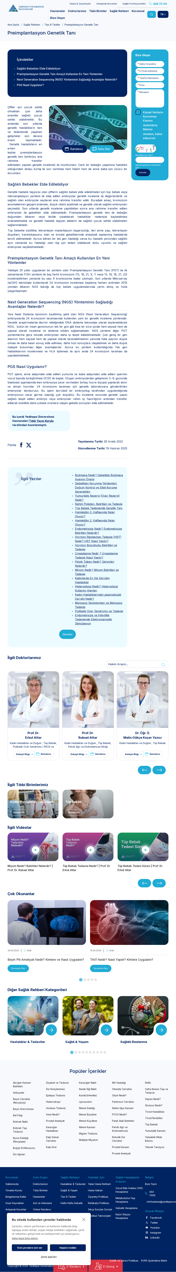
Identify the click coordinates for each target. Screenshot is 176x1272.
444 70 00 (160, 3)
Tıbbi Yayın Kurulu (41, 421)
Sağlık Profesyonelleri (134, 3)
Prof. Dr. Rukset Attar (87, 735)
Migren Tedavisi (88, 1133)
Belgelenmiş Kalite (16, 1196)
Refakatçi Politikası (98, 1203)
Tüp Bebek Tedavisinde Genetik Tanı (98, 508)
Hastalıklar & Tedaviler (73, 1184)
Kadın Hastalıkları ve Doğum (26, 743)
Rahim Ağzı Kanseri (123, 1108)
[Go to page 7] (94, 1052)
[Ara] (151, 14)
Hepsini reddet (67, 1247)
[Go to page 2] (85, 979)
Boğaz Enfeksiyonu (24, 1147)
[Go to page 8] (97, 1052)
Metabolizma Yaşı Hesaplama (125, 1200)
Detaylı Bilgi (23, 754)
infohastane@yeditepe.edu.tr (152, 1201)
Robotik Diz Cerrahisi (118, 1139)
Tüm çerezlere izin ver (29, 1247)
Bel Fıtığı (18, 1115)
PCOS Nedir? (119, 1114)
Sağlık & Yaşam (69, 1190)
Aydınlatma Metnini (150, 127)
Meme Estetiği (87, 1108)
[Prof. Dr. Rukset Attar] (88, 699)
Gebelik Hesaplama (127, 1208)
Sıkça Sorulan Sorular (100, 1209)
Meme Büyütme (88, 1114)
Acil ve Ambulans (42, 1203)
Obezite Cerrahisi (122, 1089)
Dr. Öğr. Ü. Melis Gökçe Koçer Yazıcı (142, 735)
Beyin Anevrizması (23, 1109)
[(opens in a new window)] (20, 444)
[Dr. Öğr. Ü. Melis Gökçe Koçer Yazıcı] (142, 699)
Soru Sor (104, 149)
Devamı (67, 634)
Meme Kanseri (87, 1127)
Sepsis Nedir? (153, 1099)
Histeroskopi (53, 1101)
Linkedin (155, 1237)
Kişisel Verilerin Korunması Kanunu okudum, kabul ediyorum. (153, 125)
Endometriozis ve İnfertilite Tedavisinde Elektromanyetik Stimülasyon (93, 619)
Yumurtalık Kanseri (155, 1130)
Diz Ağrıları (19, 1154)
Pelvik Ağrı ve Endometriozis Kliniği (88, 746)
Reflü (148, 1082)
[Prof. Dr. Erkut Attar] (33, 699)
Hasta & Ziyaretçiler (80, 3)
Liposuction (85, 1101)
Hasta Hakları (95, 1190)
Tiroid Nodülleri (154, 1118)
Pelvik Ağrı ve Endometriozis (120, 1129)
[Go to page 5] (95, 979)
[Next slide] (159, 770)
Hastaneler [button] (57, 11)
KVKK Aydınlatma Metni (154, 1260)
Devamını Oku (18, 968)
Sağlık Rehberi (32, 24)
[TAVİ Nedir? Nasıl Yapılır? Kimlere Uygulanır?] (129, 943)
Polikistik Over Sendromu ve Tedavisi (99, 611)
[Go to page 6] (90, 1052)
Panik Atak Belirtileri (123, 1120)
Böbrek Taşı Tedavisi (20, 1130)
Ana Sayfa (13, 24)
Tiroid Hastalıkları (154, 1111)
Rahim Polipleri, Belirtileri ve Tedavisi (98, 504)
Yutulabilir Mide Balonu (153, 1139)
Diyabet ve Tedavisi (57, 1082)
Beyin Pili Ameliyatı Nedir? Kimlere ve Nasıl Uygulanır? (46, 959)
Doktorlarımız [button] (77, 11)
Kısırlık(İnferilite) (88, 1095)
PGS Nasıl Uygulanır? (30, 85)
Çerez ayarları (49, 1256)
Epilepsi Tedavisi (55, 1095)
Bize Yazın (151, 1184)
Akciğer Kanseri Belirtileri (22, 1084)
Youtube (155, 1227)
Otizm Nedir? (119, 1095)
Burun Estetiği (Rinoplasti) (20, 1140)
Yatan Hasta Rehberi (99, 1184)
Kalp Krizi (51, 1147)
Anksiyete (18, 1092)
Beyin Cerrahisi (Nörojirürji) (21, 1101)
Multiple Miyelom (88, 1139)
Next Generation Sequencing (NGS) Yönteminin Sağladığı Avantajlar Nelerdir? (67, 79)
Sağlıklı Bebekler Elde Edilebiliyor (39, 68)
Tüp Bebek (49, 743)
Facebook (156, 1217)
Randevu (76, 149)
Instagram (155, 1232)
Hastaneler (39, 1196)
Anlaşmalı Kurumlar (106, 3)
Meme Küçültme (88, 1120)
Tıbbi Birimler (40, 1190)
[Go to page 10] (104, 1052)
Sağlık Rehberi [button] (119, 11)
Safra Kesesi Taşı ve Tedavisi (156, 1091)
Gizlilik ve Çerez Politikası (123, 1260)
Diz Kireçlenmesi (55, 1089)
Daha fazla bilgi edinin (25, 1238)
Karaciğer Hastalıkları (52, 1129)
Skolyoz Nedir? (153, 1105)
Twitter (154, 1222)
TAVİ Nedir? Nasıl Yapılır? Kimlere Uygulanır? (121, 959)
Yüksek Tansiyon (154, 1147)
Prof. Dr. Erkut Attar (33, 735)
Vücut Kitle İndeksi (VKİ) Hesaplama (129, 1190)
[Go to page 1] (80, 979)
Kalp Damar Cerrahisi (52, 1139)
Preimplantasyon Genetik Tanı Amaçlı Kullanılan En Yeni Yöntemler (60, 74)
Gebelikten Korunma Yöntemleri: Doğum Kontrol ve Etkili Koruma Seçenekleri (96, 487)
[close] (83, 1219)
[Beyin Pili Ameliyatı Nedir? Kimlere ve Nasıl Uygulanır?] (47, 943)
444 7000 (152, 1193)
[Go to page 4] (92, 979)
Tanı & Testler (52, 24)
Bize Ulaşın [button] (57, 18)
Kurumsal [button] (138, 11)
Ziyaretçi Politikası (98, 1196)
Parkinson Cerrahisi (123, 1101)
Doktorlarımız (40, 1184)
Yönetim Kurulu (14, 1190)
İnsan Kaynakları (15, 1203)
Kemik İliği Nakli (87, 1089)
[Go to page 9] (101, 1052)
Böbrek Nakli (20, 1121)
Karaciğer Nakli (87, 1082)
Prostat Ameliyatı (55, 1120)
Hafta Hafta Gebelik (71, 1203)
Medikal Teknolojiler (99, 1215)
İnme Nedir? (53, 1114)
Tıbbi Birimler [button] (98, 11)
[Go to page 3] (88, 979)
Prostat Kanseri (120, 1147)
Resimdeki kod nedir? (144, 155)
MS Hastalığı (119, 1082)
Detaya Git (18, 812)
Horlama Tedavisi (56, 1108)
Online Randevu (42, 1209)
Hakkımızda (12, 1184)
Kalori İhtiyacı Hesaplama (123, 1216)
